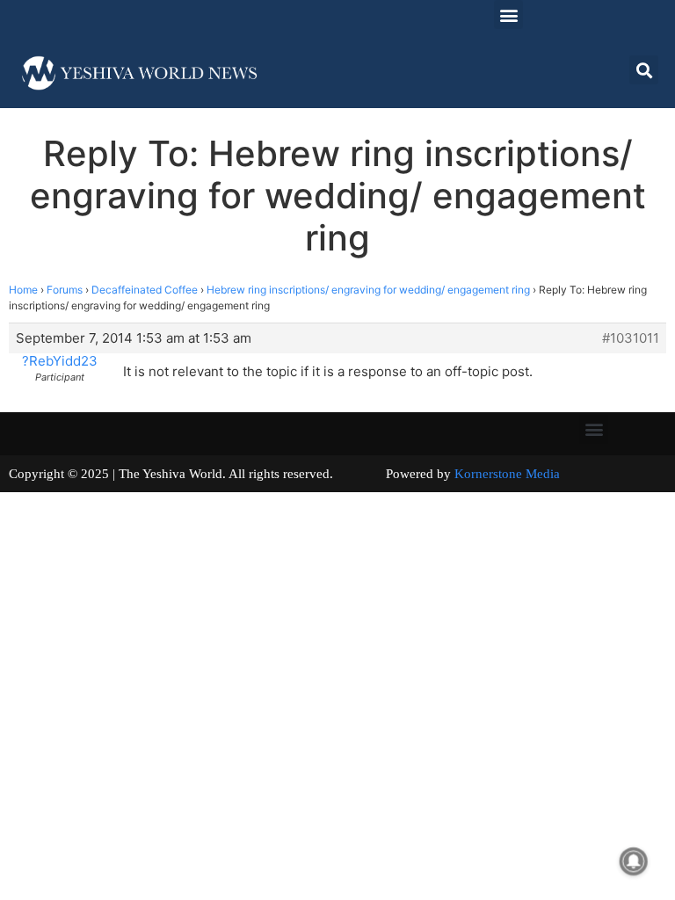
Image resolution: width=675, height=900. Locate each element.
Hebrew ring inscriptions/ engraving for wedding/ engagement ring (368, 289)
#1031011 (630, 338)
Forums (65, 289)
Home (23, 289)
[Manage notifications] (634, 861)
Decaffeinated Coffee (144, 289)
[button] (508, 14)
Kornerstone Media (507, 474)
